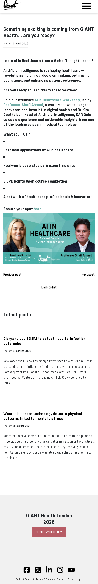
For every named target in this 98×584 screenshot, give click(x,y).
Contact (61, 579)
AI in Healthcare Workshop (57, 100)
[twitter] (38, 572)
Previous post (12, 274)
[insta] (60, 572)
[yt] (71, 572)
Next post (88, 274)
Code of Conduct (24, 579)
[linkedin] (49, 572)
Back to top (74, 579)
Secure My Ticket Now (49, 532)
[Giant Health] (12, 5)
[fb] (26, 572)
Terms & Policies (45, 579)
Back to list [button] (49, 287)
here (37, 208)
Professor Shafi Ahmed (23, 104)
